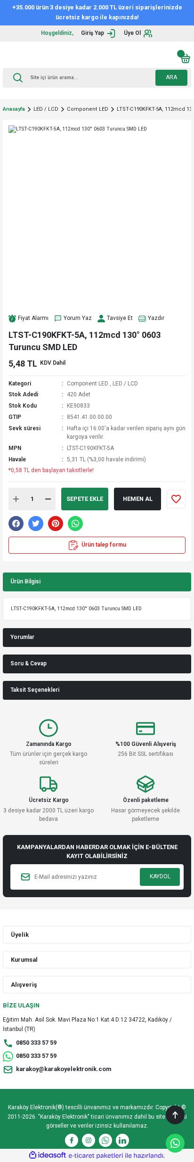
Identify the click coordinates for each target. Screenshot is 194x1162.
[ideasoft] (47, 1155)
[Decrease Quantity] (48, 499)
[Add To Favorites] (176, 499)
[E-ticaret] (95, 1155)
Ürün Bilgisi (25, 581)
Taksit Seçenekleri (34, 690)
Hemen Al (138, 498)
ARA (171, 77)
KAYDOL (160, 876)
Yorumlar (22, 637)
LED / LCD (125, 383)
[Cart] (185, 58)
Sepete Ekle (84, 498)
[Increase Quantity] (16, 499)
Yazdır (156, 318)
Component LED (87, 383)
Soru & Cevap (28, 663)
